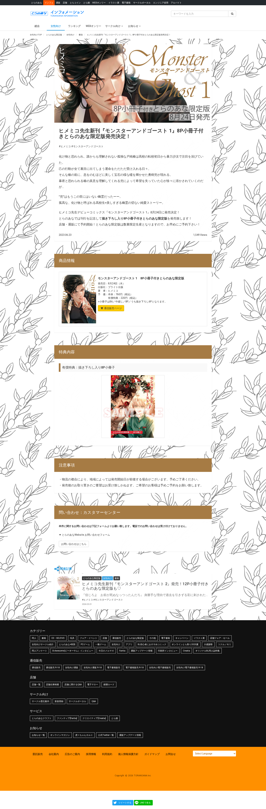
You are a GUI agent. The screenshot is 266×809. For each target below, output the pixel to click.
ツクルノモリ (224, 644)
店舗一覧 (36, 684)
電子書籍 (126, 2)
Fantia (122, 650)
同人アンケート (39, 650)
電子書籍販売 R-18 (135, 667)
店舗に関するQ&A (73, 684)
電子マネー (92, 684)
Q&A (94, 701)
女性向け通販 (71, 667)
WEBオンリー (99, 2)
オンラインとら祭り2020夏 (185, 644)
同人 (34, 638)
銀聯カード (109, 684)
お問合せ (171, 754)
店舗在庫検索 (52, 684)
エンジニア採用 (160, 2)
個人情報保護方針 (128, 754)
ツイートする (124, 802)
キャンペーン (181, 638)
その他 (152, 638)
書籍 (44, 638)
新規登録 (59, 701)
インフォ (49, 2)
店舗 (65, 2)
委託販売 (38, 754)
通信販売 (116, 638)
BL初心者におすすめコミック (152, 644)
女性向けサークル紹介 (43, 644)
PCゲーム (85, 644)
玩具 (72, 638)
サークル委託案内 (40, 701)
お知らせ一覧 (38, 735)
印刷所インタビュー (168, 650)
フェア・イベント (88, 638)
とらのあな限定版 (135, 638)
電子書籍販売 (113, 667)
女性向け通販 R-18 (93, 667)
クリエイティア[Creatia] (94, 718)
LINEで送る (145, 802)
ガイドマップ (152, 754)
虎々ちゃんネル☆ (84, 735)
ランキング (74, 26)
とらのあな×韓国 (67, 644)
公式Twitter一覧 (106, 735)
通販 (58, 2)
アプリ (129, 644)
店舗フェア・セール (220, 638)
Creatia (186, 650)
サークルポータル (142, 2)
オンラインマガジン (60, 735)
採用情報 (91, 754)
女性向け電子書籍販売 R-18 (189, 667)
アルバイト (176, 2)
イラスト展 (113, 2)
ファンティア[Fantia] (67, 718)
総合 (37, 26)
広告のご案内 (72, 754)
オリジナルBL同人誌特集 (207, 650)
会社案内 (54, 754)
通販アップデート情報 (142, 650)
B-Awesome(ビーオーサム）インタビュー (72, 650)
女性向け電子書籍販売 (160, 667)
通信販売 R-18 (53, 667)
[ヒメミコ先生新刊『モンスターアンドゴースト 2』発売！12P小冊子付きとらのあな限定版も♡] (68, 587)
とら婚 (86, 2)
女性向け (56, 26)
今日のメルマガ (106, 650)
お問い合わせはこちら (73, 544)
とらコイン (75, 2)
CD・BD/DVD (58, 638)
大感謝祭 (208, 644)
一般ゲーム (100, 644)
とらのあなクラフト (41, 718)
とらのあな (36, 2)
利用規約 (107, 754)
